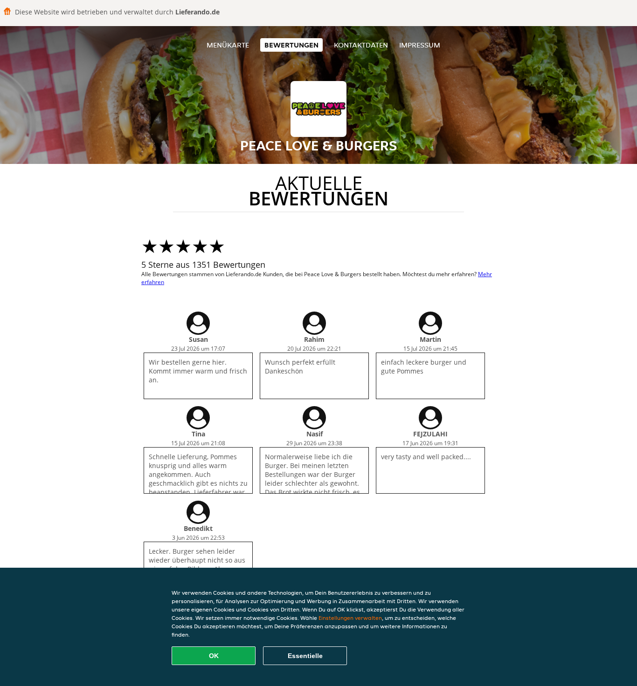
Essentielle (305, 655)
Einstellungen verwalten (350, 617)
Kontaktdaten (361, 45)
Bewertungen (291, 45)
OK (214, 655)
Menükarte (228, 45)
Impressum (419, 45)
